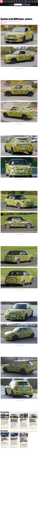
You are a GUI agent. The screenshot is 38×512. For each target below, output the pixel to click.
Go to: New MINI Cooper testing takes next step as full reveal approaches (11, 24)
